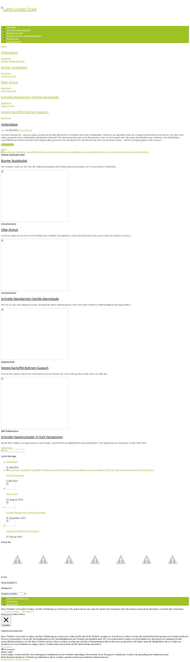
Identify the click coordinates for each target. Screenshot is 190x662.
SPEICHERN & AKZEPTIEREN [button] (15, 659)
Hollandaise (9, 52)
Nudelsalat (14, 61)
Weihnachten (11, 431)
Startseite (11, 27)
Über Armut (9, 82)
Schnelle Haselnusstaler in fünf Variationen (32, 437)
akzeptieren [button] (28, 611)
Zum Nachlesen (13, 41)
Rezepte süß (12, 38)
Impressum (11, 601)
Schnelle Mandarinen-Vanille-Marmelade (30, 97)
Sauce (4, 46)
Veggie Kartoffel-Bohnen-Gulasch (24, 112)
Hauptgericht (7, 106)
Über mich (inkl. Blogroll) (18, 30)
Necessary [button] (6, 646)
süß (3, 431)
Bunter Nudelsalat (14, 67)
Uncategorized (8, 76)
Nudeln (4, 61)
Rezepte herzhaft (14, 33)
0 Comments (25, 130)
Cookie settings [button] (11, 611)
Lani (3, 130)
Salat (22, 61)
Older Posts (6, 447)
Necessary (9, 649)
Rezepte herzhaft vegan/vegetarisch (23, 35)
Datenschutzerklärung (17, 598)
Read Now (6, 58)
